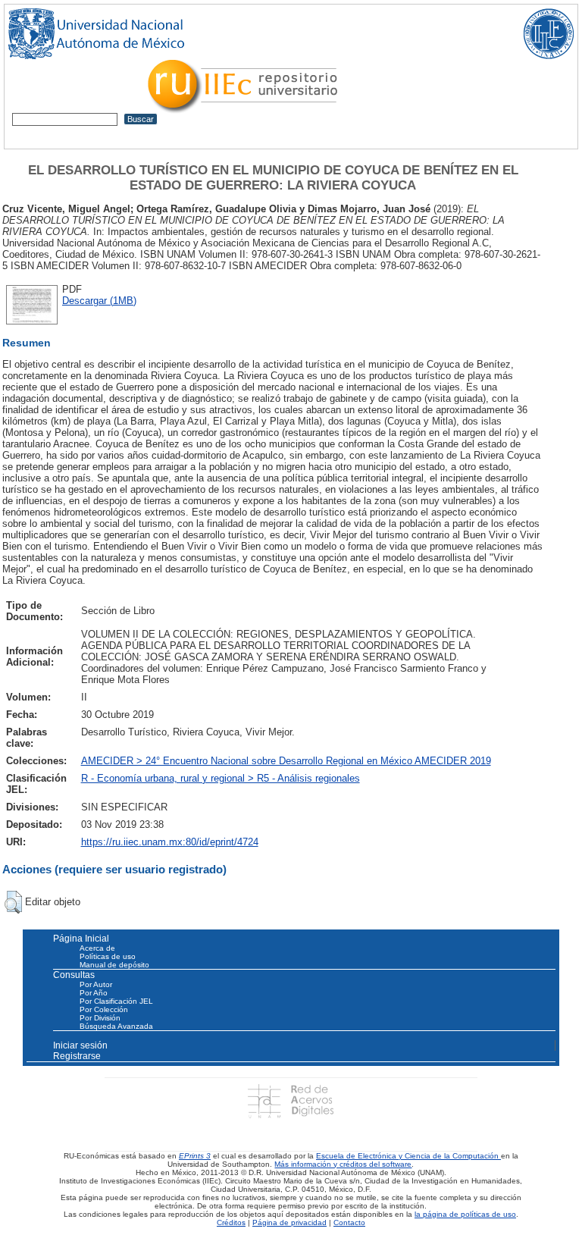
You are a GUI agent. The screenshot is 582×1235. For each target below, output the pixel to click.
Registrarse (77, 1056)
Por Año (94, 993)
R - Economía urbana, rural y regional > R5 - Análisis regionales (220, 778)
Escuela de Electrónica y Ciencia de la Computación (408, 1156)
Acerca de (97, 948)
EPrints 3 (195, 1156)
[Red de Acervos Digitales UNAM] (290, 1100)
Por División (100, 1018)
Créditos (231, 1222)
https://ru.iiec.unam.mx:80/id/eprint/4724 (169, 842)
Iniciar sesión (80, 1045)
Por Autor (96, 984)
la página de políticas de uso (465, 1214)
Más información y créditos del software (342, 1164)
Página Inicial (81, 938)
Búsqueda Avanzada (116, 1026)
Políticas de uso (108, 956)
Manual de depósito (114, 965)
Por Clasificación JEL (116, 1001)
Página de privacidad (289, 1222)
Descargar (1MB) (99, 300)
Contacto (349, 1222)
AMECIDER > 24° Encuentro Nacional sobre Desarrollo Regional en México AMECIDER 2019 (286, 760)
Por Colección (104, 1009)
